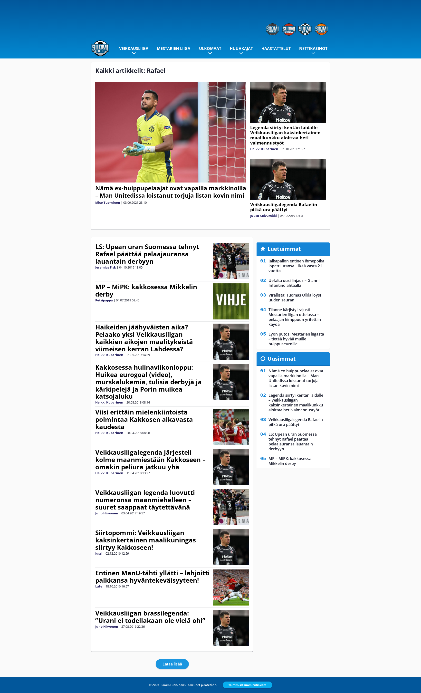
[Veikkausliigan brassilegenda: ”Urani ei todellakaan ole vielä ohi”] (231, 628)
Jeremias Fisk (105, 267)
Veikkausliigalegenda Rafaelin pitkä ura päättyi (283, 207)
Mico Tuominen (107, 202)
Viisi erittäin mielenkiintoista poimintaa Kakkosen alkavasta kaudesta (144, 419)
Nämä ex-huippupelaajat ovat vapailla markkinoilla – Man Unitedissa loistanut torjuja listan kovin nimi (170, 191)
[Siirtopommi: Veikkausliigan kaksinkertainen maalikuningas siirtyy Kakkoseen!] (231, 547)
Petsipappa (104, 300)
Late (98, 586)
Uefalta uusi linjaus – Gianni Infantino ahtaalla (293, 283)
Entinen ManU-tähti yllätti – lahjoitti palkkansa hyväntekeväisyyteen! (152, 576)
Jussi (98, 553)
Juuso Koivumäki (263, 215)
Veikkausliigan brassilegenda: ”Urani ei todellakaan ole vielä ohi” (150, 617)
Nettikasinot (313, 48)
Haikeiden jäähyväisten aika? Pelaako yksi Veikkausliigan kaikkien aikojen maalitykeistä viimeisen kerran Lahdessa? (144, 338)
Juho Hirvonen (106, 513)
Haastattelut (276, 48)
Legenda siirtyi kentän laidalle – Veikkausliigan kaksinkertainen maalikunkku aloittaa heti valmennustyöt (285, 135)
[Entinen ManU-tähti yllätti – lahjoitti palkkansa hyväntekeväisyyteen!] (231, 587)
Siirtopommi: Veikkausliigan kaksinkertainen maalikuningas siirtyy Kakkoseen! (145, 540)
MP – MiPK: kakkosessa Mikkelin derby (146, 290)
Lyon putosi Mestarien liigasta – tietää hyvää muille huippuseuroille (296, 338)
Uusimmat (282, 358)
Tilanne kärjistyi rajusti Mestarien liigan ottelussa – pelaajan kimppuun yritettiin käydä (294, 317)
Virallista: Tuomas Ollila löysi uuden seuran (294, 297)
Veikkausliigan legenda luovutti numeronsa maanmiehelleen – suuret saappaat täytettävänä (145, 499)
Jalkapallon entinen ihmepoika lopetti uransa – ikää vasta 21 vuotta (296, 265)
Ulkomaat (210, 48)
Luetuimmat (284, 248)
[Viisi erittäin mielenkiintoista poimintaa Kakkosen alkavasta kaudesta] (231, 427)
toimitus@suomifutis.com (247, 685)
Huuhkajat (241, 48)
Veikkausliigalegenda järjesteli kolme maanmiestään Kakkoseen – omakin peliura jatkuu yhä (150, 459)
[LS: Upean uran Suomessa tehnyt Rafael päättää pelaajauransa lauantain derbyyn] (231, 261)
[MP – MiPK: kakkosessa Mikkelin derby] (231, 301)
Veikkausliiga (133, 48)
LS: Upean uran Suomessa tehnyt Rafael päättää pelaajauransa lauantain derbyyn (147, 254)
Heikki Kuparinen (264, 149)
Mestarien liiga (173, 48)
